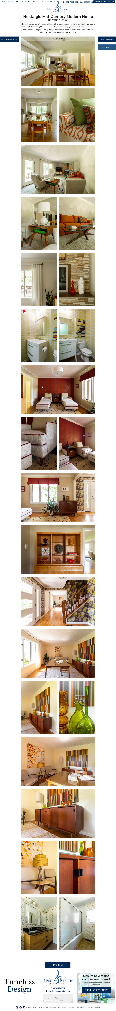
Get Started (107, 47)
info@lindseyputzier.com (59, 991)
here (74, 32)
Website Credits (31, 1008)
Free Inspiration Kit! (104, 2)
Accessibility (61, 1008)
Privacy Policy (50, 1008)
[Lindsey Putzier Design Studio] (58, 6)
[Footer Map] (58, 998)
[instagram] (17, 1007)
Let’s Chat (58, 965)
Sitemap (41, 1008)
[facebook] (24, 1007)
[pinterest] (20, 1007)
